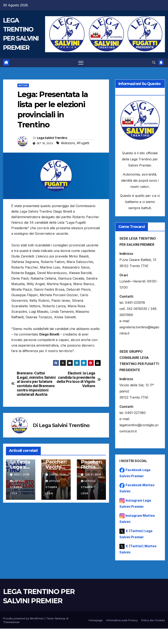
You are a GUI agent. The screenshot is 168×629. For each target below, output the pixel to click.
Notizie (23, 85)
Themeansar (11, 622)
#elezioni (68, 143)
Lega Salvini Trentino (52, 138)
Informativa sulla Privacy (122, 620)
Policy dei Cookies (153, 620)
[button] (154, 62)
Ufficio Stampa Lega (17, 487)
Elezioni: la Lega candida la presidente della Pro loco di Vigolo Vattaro (76, 379)
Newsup (60, 618)
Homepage (96, 620)
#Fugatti (83, 143)
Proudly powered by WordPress (23, 618)
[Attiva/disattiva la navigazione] (81, 62)
